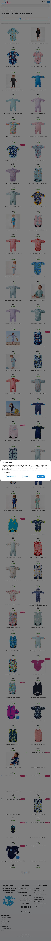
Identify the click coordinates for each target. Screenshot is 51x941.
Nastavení (26, 476)
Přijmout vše (41, 476)
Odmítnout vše (10, 476)
